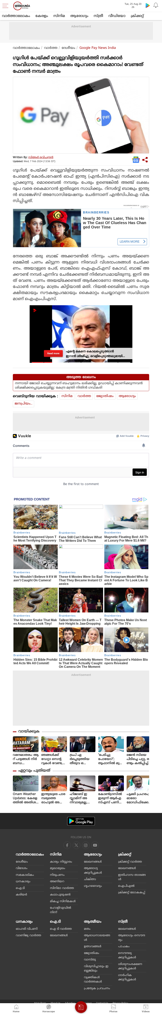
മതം (87, 929)
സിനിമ (59, 16)
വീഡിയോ (116, 16)
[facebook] (67, 845)
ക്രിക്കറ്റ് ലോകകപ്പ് (131, 892)
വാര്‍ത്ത (50, 48)
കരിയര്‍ (21, 895)
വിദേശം (21, 868)
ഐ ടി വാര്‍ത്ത (61, 929)
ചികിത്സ (90, 879)
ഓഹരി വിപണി (27, 929)
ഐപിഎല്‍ (126, 886)
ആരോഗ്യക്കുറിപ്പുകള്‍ (93, 870)
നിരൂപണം (57, 875)
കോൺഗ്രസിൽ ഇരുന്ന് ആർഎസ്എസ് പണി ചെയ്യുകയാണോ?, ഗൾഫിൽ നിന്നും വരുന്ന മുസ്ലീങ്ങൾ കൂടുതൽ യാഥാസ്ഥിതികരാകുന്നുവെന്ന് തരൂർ (110, 798)
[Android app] (81, 821)
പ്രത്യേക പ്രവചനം (97, 988)
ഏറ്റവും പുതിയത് (34, 770)
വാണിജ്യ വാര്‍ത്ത (28, 935)
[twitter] (76, 845)
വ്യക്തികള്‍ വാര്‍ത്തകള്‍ (93, 980)
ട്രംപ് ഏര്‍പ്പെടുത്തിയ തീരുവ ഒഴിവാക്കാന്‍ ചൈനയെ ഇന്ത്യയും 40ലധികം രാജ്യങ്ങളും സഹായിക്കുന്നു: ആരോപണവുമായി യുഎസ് (82, 759)
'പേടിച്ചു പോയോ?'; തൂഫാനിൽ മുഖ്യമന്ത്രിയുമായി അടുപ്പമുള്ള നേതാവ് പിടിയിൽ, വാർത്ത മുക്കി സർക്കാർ (110, 759)
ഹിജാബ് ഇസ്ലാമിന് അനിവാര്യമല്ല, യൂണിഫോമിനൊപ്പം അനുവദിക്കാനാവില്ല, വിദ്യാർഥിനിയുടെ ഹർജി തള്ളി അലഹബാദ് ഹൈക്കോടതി (82, 798)
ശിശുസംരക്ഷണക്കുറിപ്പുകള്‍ (130, 966)
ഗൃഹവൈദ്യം (93, 886)
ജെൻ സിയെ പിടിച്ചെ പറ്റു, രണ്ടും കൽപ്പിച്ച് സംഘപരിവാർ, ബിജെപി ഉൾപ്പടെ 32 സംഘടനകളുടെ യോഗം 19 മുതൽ (139, 759)
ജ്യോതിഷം (105, 396)
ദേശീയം (68, 48)
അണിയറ (57, 881)
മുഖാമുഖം (57, 868)
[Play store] (148, 5)
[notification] (156, 5)
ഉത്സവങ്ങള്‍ (92, 946)
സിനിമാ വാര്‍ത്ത (62, 888)
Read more (53, 353)
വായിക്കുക (29, 731)
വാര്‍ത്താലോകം (16, 16)
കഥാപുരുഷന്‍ (60, 895)
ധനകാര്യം (23, 881)
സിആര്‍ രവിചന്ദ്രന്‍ (40, 157)
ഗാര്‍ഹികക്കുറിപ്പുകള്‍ (127, 977)
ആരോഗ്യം (79, 16)
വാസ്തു (90, 960)
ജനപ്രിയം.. (23, 404)
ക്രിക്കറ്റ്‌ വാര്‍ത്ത (130, 862)
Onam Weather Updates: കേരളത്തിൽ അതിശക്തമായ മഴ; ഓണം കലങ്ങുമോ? (25, 798)
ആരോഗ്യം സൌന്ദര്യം (131, 938)
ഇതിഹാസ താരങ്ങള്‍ (132, 877)
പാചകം (124, 946)
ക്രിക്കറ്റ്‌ (137, 16)
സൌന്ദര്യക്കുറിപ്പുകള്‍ (127, 955)
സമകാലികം (25, 875)
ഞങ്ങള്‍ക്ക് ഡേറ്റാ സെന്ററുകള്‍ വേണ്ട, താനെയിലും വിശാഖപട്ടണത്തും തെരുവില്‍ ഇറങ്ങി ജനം (53, 759)
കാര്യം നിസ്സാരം (61, 862)
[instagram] (95, 845)
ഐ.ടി (20, 888)
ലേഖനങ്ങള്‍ (93, 862)
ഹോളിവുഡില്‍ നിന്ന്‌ (60, 910)
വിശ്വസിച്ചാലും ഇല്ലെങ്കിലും (96, 969)
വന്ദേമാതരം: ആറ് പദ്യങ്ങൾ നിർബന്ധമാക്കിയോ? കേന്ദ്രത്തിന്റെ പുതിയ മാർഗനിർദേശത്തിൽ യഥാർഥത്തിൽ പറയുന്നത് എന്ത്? (26, 759)
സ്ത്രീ (98, 16)
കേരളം (41, 16)
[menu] (6, 6)
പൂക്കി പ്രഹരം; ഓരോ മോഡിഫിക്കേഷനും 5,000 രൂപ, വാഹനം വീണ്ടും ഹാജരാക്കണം (139, 798)
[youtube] (85, 845)
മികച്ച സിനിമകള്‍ (63, 901)
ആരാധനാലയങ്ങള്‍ (97, 938)
